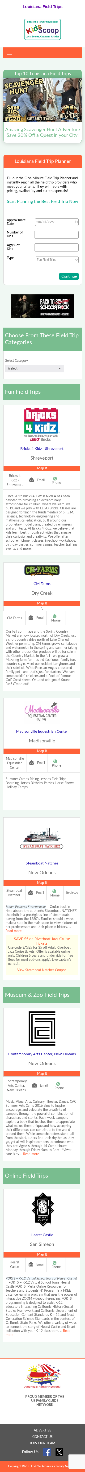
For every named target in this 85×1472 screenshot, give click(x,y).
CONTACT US (42, 1437)
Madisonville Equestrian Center (42, 731)
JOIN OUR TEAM (42, 1443)
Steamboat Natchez (42, 863)
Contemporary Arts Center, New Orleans (42, 1054)
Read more (13, 931)
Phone (56, 483)
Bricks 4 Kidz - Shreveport (42, 449)
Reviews (72, 893)
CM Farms (42, 584)
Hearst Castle (42, 1235)
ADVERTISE (42, 1430)
